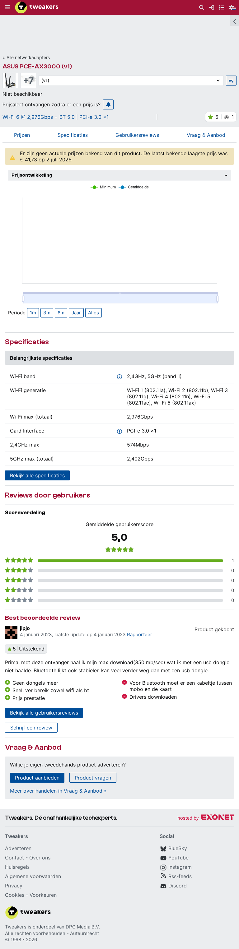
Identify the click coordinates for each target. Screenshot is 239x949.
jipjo (25, 628)
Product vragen (93, 778)
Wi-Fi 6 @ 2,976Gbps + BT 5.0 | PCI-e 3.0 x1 (55, 117)
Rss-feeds (180, 876)
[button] (7, 7)
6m (61, 313)
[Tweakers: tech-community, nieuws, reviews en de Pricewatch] (36, 7)
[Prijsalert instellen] (108, 104)
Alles (93, 313)
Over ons (39, 857)
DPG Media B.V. (83, 927)
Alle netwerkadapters (28, 57)
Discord (177, 885)
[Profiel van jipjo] (11, 632)
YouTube (178, 857)
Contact (14, 857)
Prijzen (22, 135)
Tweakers (15, 927)
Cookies (14, 895)
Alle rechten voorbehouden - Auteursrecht (52, 933)
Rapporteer (139, 634)
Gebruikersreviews (137, 135)
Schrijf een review (31, 727)
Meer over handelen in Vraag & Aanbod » (58, 791)
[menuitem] (202, 7)
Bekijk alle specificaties (37, 475)
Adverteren (18, 848)
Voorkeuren (43, 895)
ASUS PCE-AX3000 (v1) (37, 66)
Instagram (180, 867)
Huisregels (17, 867)
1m (33, 313)
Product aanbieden (37, 778)
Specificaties (73, 135)
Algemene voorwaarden (33, 876)
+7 (28, 80)
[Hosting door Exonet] (205, 818)
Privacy (13, 885)
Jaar (76, 313)
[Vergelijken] (231, 81)
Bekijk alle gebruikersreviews (44, 713)
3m (46, 313)
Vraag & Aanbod (206, 135)
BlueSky (177, 848)
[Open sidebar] (234, 20)
